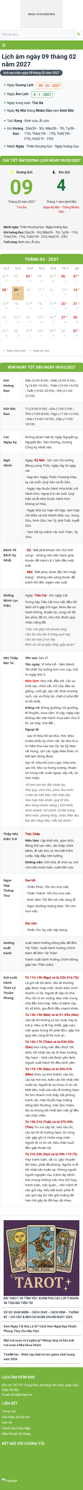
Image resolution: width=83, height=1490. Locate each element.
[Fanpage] (9, 1480)
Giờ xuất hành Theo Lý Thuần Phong (10, 987)
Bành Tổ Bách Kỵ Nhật (9, 555)
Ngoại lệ (32, 729)
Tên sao (31, 658)
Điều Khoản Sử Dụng (16, 1434)
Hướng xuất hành (8, 948)
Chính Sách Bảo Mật (16, 1428)
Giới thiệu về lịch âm (16, 1417)
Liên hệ (7, 1422)
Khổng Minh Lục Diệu (10, 600)
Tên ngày (32, 664)
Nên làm (32, 681)
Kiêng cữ (32, 707)
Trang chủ (9, 1411)
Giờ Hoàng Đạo (8, 385)
